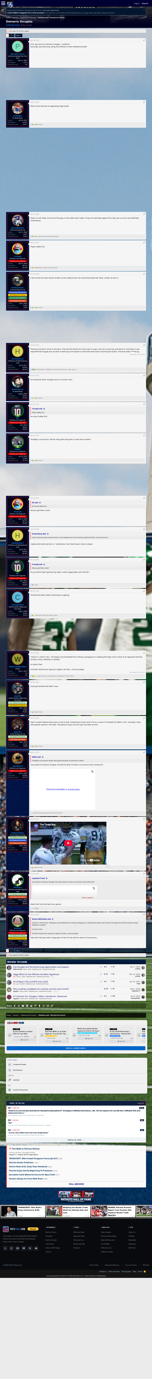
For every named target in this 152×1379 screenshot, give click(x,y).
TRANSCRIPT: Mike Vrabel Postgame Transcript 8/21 (33, 1158)
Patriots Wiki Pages (53, 1248)
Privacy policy (126, 1271)
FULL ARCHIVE (76, 1184)
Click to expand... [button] (88, 897)
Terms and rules (114, 1271)
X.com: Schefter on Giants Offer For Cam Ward (22, 1033)
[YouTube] (36, 1248)
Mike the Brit (17, 969)
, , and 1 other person (55, 369)
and (46, 615)
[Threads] (30, 1248)
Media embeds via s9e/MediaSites (95, 1276)
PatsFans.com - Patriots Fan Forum (43, 969)
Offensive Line (78, 1240)
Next (18, 35)
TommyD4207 (135, 998)
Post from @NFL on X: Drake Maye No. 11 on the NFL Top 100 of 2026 (55, 1033)
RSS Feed (132, 1248)
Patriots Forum (51, 1232)
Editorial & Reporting (112, 1265)
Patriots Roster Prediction (21, 1162)
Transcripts (50, 1244)
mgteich (16, 999)
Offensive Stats (78, 1232)
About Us (132, 1232)
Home (140, 1271)
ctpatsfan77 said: (38, 878)
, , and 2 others (55, 676)
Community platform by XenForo (65, 1276)
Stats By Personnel (107, 1240)
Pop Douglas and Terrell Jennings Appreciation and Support (41, 967)
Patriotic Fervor (14, 25)
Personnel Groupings (108, 1236)
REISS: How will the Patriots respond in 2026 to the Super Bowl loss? (88, 1030)
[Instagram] (11, 1248)
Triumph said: (37, 409)
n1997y (137, 969)
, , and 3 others (48, 813)
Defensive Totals (107, 1252)
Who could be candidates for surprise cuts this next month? (41, 988)
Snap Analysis (106, 1232)
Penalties (76, 1248)
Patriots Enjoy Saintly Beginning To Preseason (31, 1170)
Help (134, 1271)
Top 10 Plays (105, 1244)
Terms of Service (131, 1265)
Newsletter (132, 1240)
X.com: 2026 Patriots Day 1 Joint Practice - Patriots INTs (120, 1033)
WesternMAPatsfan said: (41, 919)
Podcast (132, 1236)
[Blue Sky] (23, 1248)
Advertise (132, 1244)
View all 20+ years (76, 1140)
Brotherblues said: (39, 534)
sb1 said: (35, 503)
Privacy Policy (94, 1265)
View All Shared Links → (76, 1048)
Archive (48, 1252)
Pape (138, 984)
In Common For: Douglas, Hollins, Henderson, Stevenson (40, 996)
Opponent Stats (79, 1236)
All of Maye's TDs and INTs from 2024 (30, 981)
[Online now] (18, 415)
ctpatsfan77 (136, 991)
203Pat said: (36, 757)
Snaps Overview (79, 1244)
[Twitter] (5, 1248)
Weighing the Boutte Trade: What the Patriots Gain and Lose (75, 1210)
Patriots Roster (51, 1240)
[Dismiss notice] (144, 10)
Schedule (49, 1236)
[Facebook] (17, 1248)
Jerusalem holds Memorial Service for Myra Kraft (32, 1174)
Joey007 (16, 991)
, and (46, 236)
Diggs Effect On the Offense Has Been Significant (36, 974)
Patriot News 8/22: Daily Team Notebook (28, 1166)
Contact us (103, 1271)
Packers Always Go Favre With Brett (26, 1178)
